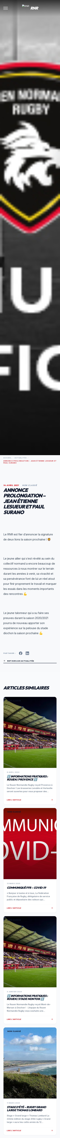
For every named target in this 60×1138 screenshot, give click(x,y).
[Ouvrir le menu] (5, 8)
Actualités (21, 458)
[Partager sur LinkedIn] (27, 653)
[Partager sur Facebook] (20, 653)
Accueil (7, 458)
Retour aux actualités (18, 660)
